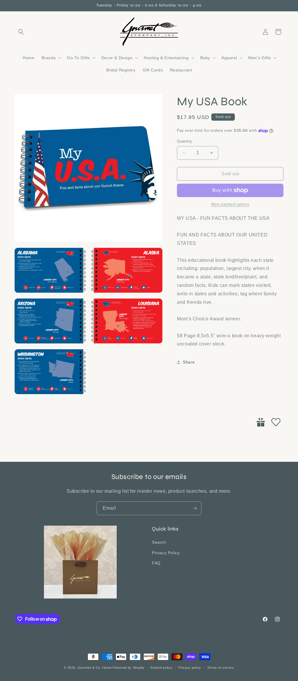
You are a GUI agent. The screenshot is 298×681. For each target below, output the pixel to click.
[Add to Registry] (261, 422)
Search (159, 542)
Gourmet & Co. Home (94, 667)
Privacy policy (189, 667)
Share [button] (189, 362)
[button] (21, 31)
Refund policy (161, 667)
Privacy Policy (166, 552)
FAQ (156, 563)
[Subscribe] (194, 508)
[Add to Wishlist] (276, 422)
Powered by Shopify (129, 667)
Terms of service (220, 667)
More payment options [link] (230, 204)
